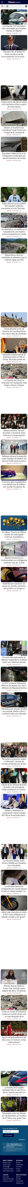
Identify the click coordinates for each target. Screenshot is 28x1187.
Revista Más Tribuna (8, 1171)
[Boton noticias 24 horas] (7, 6)
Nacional (9, 33)
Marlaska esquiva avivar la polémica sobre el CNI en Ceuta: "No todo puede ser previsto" (14, 358)
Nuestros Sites (7, 1164)
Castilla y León (19, 1183)
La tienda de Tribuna (8, 1169)
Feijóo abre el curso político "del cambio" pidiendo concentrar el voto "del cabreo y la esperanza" (14, 207)
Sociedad (18, 1179)
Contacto (5, 1166)
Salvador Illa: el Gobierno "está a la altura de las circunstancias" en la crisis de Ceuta (14, 55)
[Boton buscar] (2, 6)
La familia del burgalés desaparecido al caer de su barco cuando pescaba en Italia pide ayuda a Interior (14, 1091)
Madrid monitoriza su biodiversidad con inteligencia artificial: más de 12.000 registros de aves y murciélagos (14, 563)
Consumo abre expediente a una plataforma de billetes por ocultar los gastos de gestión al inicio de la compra (14, 485)
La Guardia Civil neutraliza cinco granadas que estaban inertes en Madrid (14, 28)
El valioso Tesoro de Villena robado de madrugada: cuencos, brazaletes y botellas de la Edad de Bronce (14, 536)
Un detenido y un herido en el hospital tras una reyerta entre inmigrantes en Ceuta (14, 231)
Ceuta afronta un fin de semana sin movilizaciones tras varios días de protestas (14, 331)
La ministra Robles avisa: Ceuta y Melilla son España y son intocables (14, 863)
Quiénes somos (7, 1162)
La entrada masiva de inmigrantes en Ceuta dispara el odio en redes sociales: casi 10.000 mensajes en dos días (14, 890)
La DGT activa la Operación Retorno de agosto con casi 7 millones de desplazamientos (14, 685)
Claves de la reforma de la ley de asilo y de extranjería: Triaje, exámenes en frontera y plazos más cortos (14, 788)
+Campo (18, 1169)
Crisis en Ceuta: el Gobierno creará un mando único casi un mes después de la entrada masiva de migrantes (14, 1015)
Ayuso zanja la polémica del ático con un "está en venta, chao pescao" (14, 1039)
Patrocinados (19, 1181)
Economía (18, 1166)
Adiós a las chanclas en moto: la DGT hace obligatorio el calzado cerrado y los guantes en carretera (14, 916)
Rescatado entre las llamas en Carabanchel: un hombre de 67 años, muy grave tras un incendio (14, 1117)
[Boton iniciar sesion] (26, 6)
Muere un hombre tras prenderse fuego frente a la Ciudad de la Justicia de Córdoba (14, 131)
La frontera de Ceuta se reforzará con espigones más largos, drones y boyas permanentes (14, 384)
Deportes (18, 1177)
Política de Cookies (8, 1181)
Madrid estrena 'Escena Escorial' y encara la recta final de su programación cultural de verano (14, 434)
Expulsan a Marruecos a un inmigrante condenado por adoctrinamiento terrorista (14, 155)
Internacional (19, 1164)
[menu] (2, 2)
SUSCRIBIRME (8, 1135)
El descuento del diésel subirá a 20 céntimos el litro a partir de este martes (14, 104)
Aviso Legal (6, 1177)
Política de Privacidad (8, 1179)
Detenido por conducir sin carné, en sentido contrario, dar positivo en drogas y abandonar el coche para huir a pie (14, 588)
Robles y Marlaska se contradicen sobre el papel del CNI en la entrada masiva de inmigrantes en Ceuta (14, 814)
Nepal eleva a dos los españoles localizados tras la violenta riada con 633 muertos (14, 258)
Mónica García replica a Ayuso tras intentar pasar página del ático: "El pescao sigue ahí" (14, 989)
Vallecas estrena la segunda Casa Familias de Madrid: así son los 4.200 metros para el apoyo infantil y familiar (14, 460)
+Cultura (18, 1171)
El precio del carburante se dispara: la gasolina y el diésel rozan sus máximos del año (14, 659)
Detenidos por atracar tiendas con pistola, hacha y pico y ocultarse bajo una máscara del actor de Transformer (14, 712)
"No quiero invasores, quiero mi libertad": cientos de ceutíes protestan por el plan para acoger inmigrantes (14, 762)
